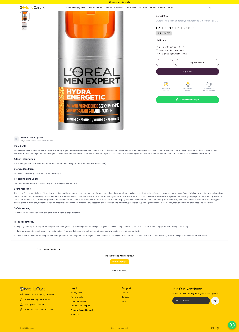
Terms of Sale (77, 297)
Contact (125, 297)
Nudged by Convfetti (119, 328)
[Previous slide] (34, 71)
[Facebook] (212, 328)
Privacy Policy (77, 292)
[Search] (44, 8)
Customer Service (78, 301)
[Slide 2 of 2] (24, 26)
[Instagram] (217, 328)
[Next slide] (146, 71)
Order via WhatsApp (189, 99)
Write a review (119, 261)
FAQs (123, 301)
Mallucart (30, 328)
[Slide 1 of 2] (24, 16)
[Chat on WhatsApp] (232, 325)
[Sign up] (215, 301)
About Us (75, 314)
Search (124, 292)
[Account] (210, 8)
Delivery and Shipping (80, 305)
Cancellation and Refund (82, 310)
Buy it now (187, 71)
